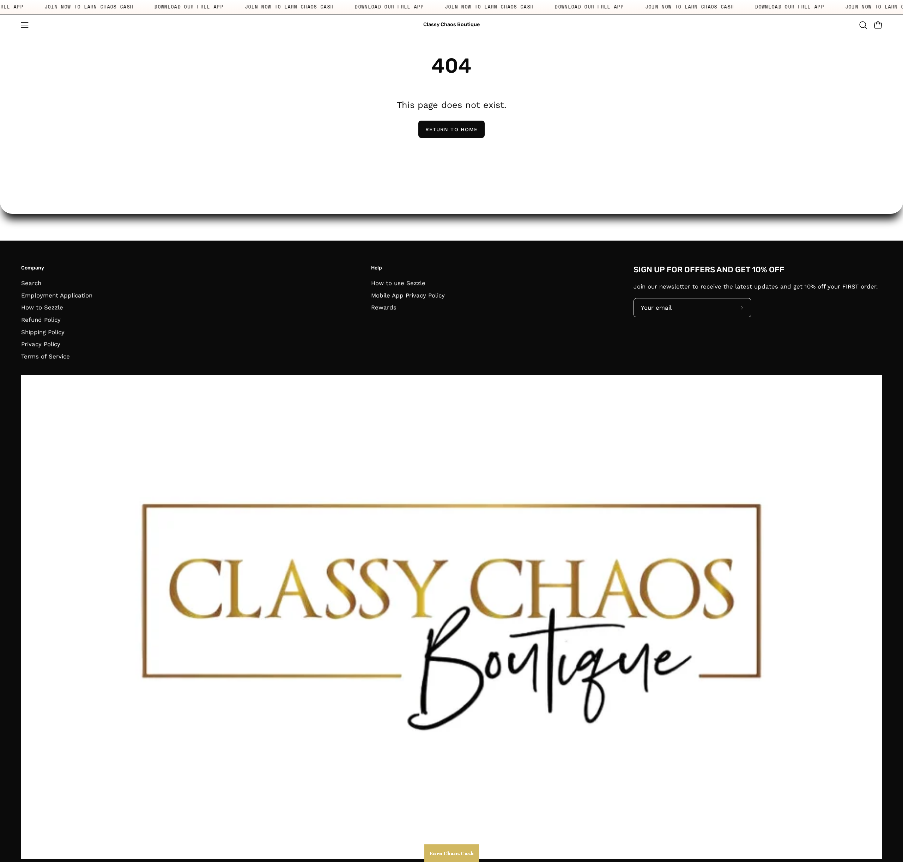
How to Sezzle (42, 307)
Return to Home (451, 129)
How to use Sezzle (398, 282)
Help (376, 268)
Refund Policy (41, 319)
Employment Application (56, 295)
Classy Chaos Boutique (451, 25)
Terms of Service (45, 356)
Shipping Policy (43, 331)
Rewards (383, 307)
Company (32, 268)
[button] (863, 25)
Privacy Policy (40, 343)
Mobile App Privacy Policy (408, 295)
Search (31, 282)
